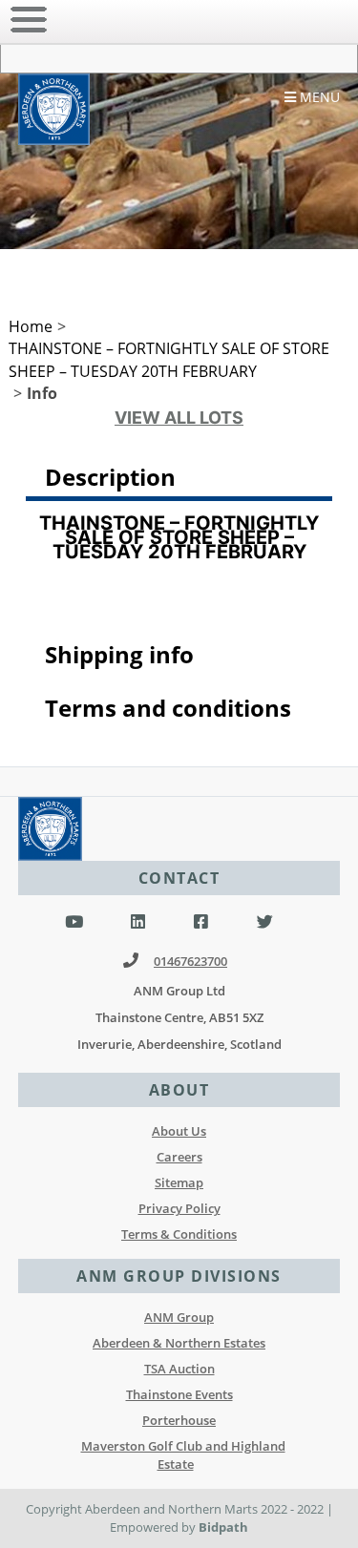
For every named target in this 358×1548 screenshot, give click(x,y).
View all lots (179, 418)
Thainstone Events (179, 1394)
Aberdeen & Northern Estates (179, 1342)
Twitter (265, 922)
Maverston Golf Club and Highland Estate (183, 1455)
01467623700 (190, 961)
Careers (179, 1156)
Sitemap (179, 1182)
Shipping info (119, 654)
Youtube (74, 922)
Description (110, 476)
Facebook (201, 922)
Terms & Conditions (179, 1234)
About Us (179, 1131)
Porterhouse (179, 1420)
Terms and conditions (168, 707)
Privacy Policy (179, 1208)
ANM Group (179, 1317)
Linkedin (138, 922)
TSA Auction (179, 1368)
